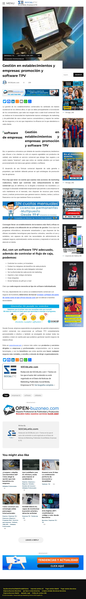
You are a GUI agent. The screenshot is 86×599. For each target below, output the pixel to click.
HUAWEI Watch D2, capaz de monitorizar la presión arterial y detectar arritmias (30, 499)
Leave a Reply (32, 540)
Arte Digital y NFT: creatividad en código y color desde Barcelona (50, 501)
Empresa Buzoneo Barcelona (12, 591)
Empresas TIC (9, 55)
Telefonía (44, 484)
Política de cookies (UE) (39, 593)
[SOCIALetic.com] (12, 438)
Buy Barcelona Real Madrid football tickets (16, 588)
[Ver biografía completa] (54, 385)
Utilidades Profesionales (14, 59)
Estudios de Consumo (28, 486)
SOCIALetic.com (13, 82)
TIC (39, 55)
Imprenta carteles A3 (37, 588)
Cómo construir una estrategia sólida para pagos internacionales (11, 499)
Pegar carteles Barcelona (68, 588)
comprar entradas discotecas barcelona (54, 591)
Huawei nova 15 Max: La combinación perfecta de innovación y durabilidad (50, 464)
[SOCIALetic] (27, 4)
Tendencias (34, 516)
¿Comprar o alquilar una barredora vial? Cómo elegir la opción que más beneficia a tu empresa (11, 464)
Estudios (31, 484)
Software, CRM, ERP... (26, 55)
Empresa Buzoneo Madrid (11, 593)
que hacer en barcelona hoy (31, 591)
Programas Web (7, 520)
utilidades (38, 395)
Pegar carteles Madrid (52, 588)
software (28, 395)
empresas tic (16, 395)
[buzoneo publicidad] (31, 96)
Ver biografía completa (44, 385)
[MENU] (4, 3)
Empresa (24, 482)
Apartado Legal (25, 593)
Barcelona (45, 520)
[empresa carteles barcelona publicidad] (73, 326)
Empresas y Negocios (9, 518)
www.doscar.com (15, 345)
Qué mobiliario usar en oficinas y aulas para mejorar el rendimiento (30, 464)
